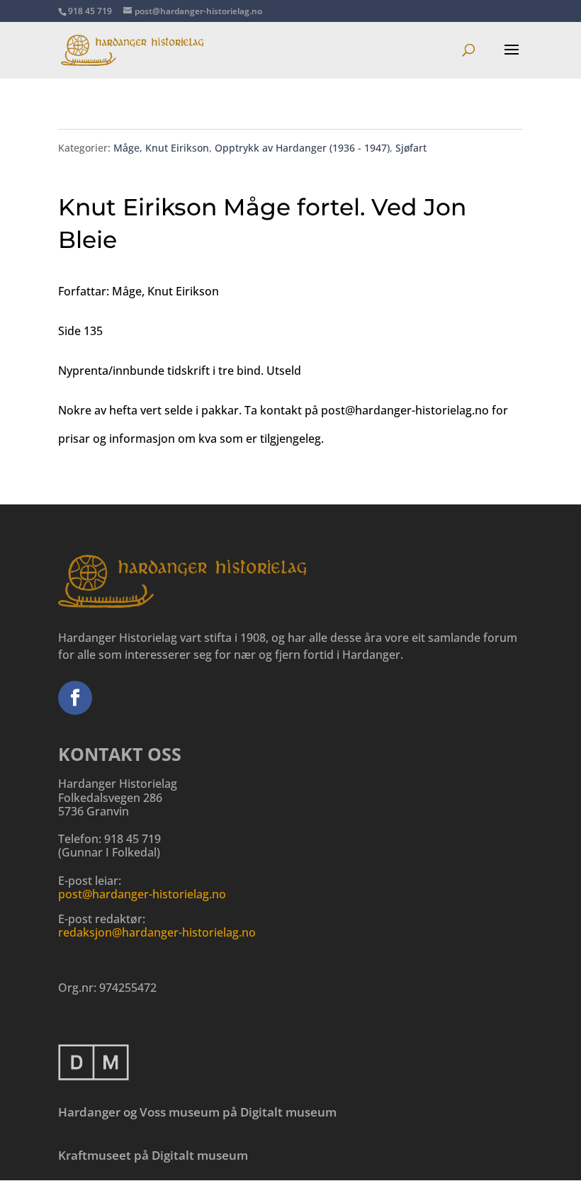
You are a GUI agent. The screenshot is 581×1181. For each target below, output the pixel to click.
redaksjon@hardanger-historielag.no (157, 932)
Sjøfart (411, 147)
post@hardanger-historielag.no (142, 894)
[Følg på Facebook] (75, 698)
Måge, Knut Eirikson (161, 147)
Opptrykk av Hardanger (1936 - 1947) (302, 147)
